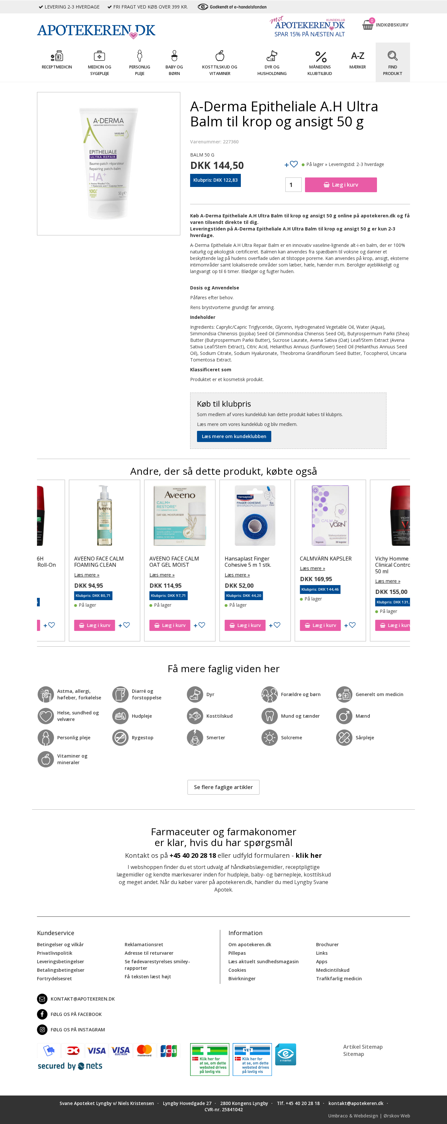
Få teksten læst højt (148, 976)
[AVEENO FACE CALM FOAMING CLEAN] (72, 517)
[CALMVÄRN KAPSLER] (298, 517)
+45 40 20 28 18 (193, 855)
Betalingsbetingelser (60, 970)
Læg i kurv (345, 184)
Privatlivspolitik (54, 953)
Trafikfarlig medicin (339, 978)
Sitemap (353, 1054)
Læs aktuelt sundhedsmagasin (263, 961)
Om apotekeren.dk (249, 944)
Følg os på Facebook (76, 1014)
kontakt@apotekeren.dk (83, 999)
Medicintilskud (332, 970)
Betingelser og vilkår (60, 944)
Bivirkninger (242, 978)
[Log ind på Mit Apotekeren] (307, 26)
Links (322, 953)
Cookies (237, 970)
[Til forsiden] (108, 32)
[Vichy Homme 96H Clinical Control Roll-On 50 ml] (373, 517)
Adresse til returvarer (149, 953)
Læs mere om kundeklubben (234, 436)
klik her (308, 855)
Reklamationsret (144, 944)
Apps (321, 961)
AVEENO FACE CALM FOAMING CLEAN (67, 561)
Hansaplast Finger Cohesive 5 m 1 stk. (216, 561)
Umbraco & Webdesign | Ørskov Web (369, 1116)
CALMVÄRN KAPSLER (294, 558)
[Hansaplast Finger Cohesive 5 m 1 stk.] (223, 517)
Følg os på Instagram (78, 1029)
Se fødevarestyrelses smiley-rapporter (157, 964)
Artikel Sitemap (363, 1046)
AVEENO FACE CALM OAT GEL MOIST (142, 561)
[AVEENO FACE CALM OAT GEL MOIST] (147, 517)
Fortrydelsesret (54, 978)
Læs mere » (54, 575)
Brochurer (327, 944)
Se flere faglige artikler (223, 787)
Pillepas (237, 953)
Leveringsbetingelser (60, 961)
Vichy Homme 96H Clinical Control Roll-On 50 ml (371, 565)
